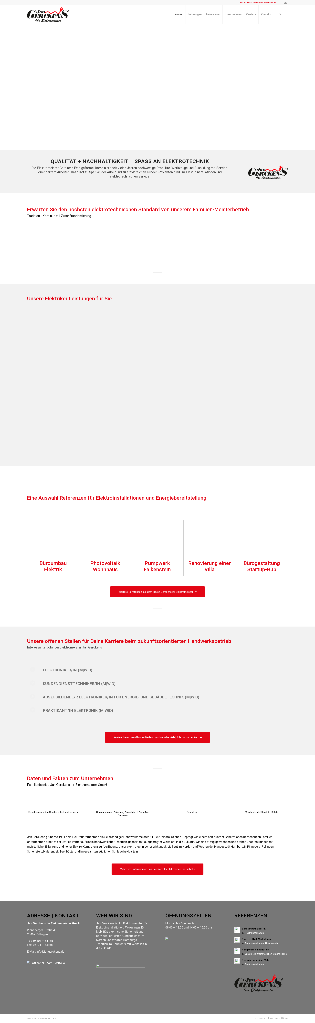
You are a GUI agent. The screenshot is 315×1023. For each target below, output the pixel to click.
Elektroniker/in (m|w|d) (67, 670)
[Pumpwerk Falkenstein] (157, 538)
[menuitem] (178, 14)
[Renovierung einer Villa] (210, 538)
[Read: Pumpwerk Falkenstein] (237, 951)
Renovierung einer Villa (209, 566)
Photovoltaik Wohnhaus (105, 566)
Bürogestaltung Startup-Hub (262, 566)
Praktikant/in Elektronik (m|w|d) (78, 710)
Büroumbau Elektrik (53, 566)
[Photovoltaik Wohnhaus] (105, 538)
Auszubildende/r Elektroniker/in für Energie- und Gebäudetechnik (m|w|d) (121, 697)
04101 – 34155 (43, 940)
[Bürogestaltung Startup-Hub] (262, 538)
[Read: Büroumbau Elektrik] (237, 930)
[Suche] (280, 14)
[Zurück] (34, 87)
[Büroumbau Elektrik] (53, 538)
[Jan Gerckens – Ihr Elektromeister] (48, 14)
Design (248, 954)
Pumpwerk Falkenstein (157, 566)
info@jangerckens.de (50, 951)
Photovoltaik (271, 943)
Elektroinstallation (254, 933)
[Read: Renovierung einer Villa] (237, 961)
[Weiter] (280, 87)
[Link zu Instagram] (280, 2)
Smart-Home (280, 954)
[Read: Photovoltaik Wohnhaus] (237, 940)
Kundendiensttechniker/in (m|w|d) (79, 683)
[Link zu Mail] (285, 2)
